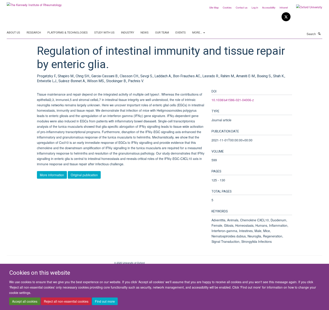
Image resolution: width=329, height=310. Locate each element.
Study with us (104, 32)
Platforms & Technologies (67, 32)
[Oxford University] (305, 7)
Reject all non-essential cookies (66, 301)
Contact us (242, 7)
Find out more (105, 301)
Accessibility (269, 7)
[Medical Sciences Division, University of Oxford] (57, 261)
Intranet (284, 7)
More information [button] (52, 175)
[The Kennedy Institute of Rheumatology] (34, 3)
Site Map (214, 7)
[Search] (319, 33)
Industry (127, 32)
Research (34, 32)
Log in (255, 7)
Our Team (162, 32)
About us (13, 32)
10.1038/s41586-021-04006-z (233, 100)
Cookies (227, 7)
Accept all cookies (24, 301)
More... (197, 32)
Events (180, 32)
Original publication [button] (84, 175)
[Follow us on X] (286, 17)
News (145, 32)
